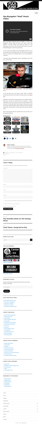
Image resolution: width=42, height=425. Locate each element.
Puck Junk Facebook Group (10, 300)
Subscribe (6, 291)
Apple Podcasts (7, 380)
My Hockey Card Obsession (10, 322)
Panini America (7, 367)
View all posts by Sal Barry (19, 148)
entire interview (9, 88)
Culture (5, 408)
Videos (21, 152)
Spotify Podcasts (7, 386)
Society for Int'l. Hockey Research (11, 352)
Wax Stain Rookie (8, 334)
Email (5, 189)
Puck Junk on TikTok (8, 303)
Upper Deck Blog (7, 333)
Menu (36, 13)
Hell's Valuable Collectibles (10, 319)
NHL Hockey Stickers (7, 273)
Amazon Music (7, 378)
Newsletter (5, 400)
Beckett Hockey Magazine (10, 315)
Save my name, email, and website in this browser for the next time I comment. (18, 200)
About (4, 416)
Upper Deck (6, 364)
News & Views (6, 411)
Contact (5, 419)
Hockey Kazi (7, 321)
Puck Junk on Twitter (8, 304)
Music (4, 154)
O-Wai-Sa (6, 325)
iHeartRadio (7, 383)
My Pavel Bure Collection (9, 324)
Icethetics (6, 346)
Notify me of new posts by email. (10, 206)
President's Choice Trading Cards (11, 365)
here (21, 88)
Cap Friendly (7, 344)
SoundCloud (7, 384)
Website (5, 195)
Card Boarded (7, 318)
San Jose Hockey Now (9, 349)
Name (4, 184)
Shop (4, 395)
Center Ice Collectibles (8, 262)
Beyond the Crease (8, 316)
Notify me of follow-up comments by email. (12, 203)
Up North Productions (9, 331)
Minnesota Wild (6, 153)
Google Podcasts (7, 381)
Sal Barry (6, 152)
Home (4, 392)
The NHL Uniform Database (10, 355)
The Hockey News (8, 353)
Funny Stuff (18, 152)
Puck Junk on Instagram (9, 301)
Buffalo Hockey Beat (8, 343)
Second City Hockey (8, 350)
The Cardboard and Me (9, 328)
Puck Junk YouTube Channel (10, 306)
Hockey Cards (6, 403)
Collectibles (5, 406)
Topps (5, 368)
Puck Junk (6, 327)
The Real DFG (7, 330)
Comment (5, 168)
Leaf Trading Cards (8, 370)
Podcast (5, 398)
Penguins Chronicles (8, 347)
